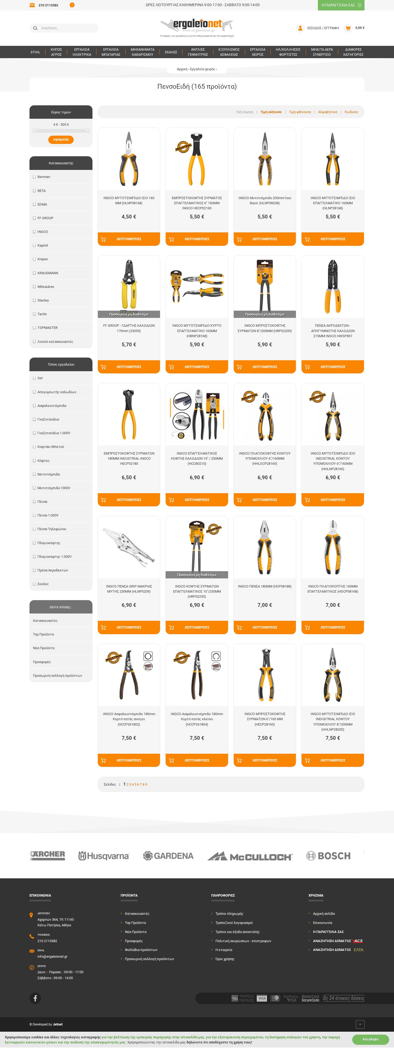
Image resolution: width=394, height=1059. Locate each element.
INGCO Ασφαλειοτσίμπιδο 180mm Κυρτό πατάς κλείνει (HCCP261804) (197, 719)
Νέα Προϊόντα (43, 648)
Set (40, 378)
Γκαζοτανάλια (48, 419)
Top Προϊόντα (43, 634)
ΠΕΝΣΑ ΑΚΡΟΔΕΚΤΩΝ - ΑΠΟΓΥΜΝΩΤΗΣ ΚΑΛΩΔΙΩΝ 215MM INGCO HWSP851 (333, 331)
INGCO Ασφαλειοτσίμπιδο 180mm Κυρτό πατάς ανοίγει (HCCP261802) (129, 719)
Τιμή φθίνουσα (300, 112)
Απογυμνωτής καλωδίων (57, 392)
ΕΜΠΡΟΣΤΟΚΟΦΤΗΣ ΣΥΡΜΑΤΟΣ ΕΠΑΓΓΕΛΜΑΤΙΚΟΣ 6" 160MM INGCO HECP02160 (197, 203)
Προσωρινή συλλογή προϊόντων (57, 676)
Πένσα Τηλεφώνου (52, 529)
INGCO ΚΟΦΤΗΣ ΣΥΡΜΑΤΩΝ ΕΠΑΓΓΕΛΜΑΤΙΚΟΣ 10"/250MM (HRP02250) (197, 591)
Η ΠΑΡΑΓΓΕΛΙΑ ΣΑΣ (338, 5)
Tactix (42, 314)
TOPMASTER (48, 328)
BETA (42, 191)
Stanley (43, 300)
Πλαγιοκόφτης (49, 543)
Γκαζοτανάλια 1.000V (54, 433)
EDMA (42, 204)
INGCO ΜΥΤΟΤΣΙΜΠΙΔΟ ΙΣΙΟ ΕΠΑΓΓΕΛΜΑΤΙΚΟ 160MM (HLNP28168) (333, 203)
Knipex (43, 259)
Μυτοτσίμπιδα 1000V (54, 488)
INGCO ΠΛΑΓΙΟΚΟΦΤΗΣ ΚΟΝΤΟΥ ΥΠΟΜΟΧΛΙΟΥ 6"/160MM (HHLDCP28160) (265, 458)
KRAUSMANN (48, 273)
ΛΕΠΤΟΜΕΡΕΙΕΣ (129, 239)
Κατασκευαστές (45, 621)
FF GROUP (45, 218)
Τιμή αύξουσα (271, 112)
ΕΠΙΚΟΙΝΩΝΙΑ (40, 895)
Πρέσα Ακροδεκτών (53, 570)
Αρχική (182, 69)
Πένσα (42, 502)
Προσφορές (42, 662)
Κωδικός (351, 112)
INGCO (43, 232)
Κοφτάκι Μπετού (51, 447)
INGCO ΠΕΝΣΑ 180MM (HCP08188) (265, 586)
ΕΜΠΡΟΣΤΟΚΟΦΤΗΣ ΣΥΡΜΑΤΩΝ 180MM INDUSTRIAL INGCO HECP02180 (129, 458)
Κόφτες (44, 461)
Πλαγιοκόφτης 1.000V (55, 557)
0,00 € (360, 28)
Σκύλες (43, 584)
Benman (44, 177)
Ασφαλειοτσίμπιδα (52, 406)
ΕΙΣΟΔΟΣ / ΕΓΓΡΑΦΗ (323, 28)
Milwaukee (46, 287)
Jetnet (57, 1024)
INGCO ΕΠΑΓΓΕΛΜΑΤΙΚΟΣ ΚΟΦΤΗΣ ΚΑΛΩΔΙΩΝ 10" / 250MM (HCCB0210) (197, 458)
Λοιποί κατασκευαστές (55, 342)
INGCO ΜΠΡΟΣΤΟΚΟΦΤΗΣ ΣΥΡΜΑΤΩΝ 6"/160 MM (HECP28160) (264, 719)
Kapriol (43, 245)
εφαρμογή (61, 139)
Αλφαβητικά (327, 112)
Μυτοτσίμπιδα (49, 474)
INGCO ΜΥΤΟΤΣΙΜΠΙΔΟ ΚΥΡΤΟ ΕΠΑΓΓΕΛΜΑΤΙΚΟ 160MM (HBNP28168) (196, 331)
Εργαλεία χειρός (202, 69)
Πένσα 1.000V (48, 515)
